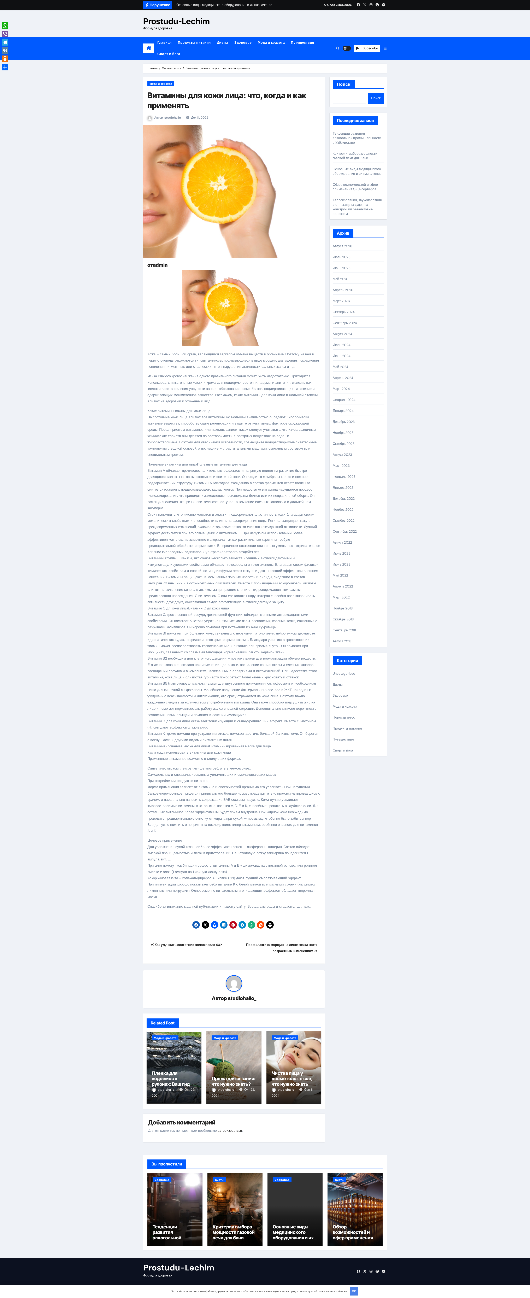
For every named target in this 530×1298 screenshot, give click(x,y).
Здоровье (243, 42)
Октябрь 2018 (343, 619)
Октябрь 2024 (344, 312)
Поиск (344, 84)
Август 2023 (342, 454)
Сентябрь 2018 (344, 630)
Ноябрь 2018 (343, 608)
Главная (164, 42)
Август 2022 (342, 542)
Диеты (222, 42)
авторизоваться (230, 1130)
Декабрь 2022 (344, 498)
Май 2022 (340, 575)
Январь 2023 (343, 487)
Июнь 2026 (342, 268)
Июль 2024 (342, 345)
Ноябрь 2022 (343, 509)
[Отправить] (5, 67)
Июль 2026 (342, 257)
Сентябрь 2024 (345, 323)
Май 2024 (340, 367)
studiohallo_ (173, 118)
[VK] (5, 50)
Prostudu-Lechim (176, 21)
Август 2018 (342, 641)
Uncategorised (344, 673)
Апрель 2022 (343, 586)
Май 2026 (340, 279)
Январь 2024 (343, 411)
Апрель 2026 (343, 290)
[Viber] (5, 34)
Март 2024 (341, 389)
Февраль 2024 (344, 400)
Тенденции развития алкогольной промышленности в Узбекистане (357, 138)
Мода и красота (271, 42)
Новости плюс (344, 717)
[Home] (148, 48)
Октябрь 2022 (343, 520)
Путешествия (302, 42)
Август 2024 (342, 334)
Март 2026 (341, 301)
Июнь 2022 (341, 564)
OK (354, 1291)
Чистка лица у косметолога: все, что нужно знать (292, 1078)
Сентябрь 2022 (345, 531)
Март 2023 (341, 465)
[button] (385, 48)
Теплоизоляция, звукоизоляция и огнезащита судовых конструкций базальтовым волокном (357, 207)
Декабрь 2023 (344, 422)
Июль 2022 (341, 553)
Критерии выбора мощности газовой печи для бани (355, 155)
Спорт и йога (168, 54)
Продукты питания (194, 42)
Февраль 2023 (344, 476)
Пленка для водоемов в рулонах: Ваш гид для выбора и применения (171, 1084)
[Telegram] (5, 42)
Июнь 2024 (342, 356)
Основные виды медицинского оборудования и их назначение (357, 171)
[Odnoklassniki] (5, 59)
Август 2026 (342, 246)
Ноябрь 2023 (343, 433)
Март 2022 (341, 597)
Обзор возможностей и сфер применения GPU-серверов (355, 186)
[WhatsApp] (5, 26)
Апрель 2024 (343, 378)
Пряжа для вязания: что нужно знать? (233, 1081)
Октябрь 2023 (343, 444)
